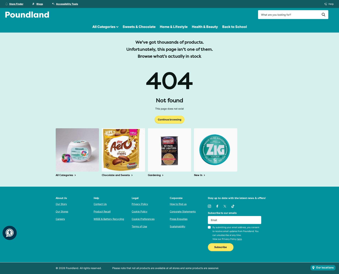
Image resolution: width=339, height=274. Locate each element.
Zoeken (323, 14)
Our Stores (62, 211)
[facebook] (217, 206)
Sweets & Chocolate (139, 27)
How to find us (178, 204)
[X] (225, 206)
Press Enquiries (178, 218)
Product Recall (102, 211)
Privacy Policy (140, 204)
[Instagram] (209, 206)
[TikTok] (233, 206)
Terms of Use (139, 226)
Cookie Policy (139, 211)
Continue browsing (169, 119)
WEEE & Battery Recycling (109, 218)
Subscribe (220, 247)
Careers (60, 218)
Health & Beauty (205, 27)
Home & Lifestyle (174, 27)
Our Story (61, 204)
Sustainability (177, 226)
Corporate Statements (183, 211)
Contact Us (100, 204)
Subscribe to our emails (222, 212)
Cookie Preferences (143, 218)
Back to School (234, 27)
